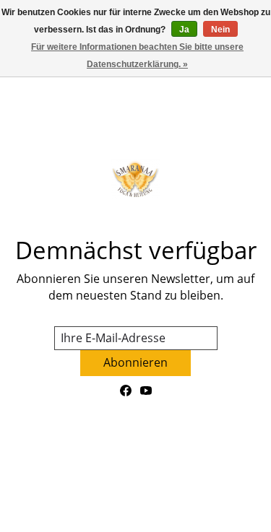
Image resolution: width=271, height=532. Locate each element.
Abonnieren (135, 362)
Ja (184, 30)
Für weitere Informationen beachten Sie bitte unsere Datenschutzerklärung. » (137, 55)
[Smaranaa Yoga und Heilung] (135, 179)
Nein (220, 30)
